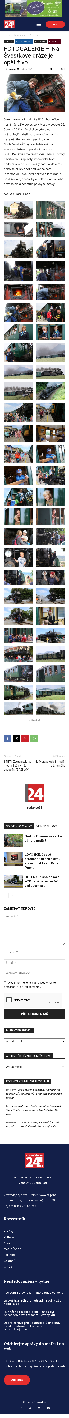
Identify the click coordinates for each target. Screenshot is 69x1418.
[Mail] (39, 1408)
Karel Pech (35, 34)
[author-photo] (34, 802)
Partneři (8, 41)
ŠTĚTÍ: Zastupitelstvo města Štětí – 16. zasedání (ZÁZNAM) (18, 765)
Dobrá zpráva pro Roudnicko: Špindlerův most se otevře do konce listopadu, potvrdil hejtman (32, 1326)
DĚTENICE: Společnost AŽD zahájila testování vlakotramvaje (42, 881)
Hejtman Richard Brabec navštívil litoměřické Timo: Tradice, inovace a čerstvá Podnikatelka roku (34, 1110)
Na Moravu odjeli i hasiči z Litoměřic (50, 763)
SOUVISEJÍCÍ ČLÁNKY (19, 826)
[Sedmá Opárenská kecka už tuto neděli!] (13, 840)
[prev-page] (6, 895)
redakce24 (13, 68)
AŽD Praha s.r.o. (23, 41)
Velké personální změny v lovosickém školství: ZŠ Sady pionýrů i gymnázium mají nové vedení (34, 1093)
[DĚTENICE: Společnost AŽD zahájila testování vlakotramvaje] (13, 881)
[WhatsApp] (34, 738)
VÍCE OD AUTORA (47, 826)
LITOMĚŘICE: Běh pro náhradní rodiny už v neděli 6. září (32, 1302)
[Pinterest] (25, 738)
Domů (7, 34)
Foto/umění (20, 34)
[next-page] (12, 895)
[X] (16, 738)
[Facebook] (8, 738)
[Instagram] (30, 1408)
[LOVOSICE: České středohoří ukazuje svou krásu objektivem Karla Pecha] (13, 859)
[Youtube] (48, 1408)
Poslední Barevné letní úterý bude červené (33, 1293)
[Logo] (9, 24)
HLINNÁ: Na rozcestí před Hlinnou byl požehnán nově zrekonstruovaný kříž (29, 1313)
